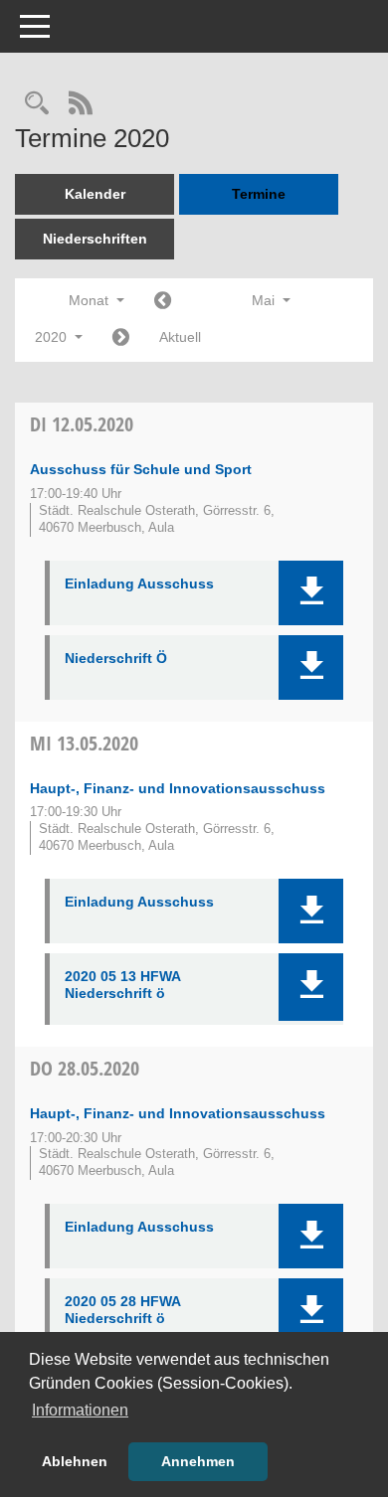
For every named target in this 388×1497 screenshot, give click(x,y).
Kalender (95, 194)
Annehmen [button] (198, 1461)
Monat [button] (90, 300)
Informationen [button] (80, 1410)
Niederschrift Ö (116, 658)
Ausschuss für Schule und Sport (141, 469)
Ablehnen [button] (74, 1461)
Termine (259, 194)
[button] (311, 593)
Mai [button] (265, 300)
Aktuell (180, 337)
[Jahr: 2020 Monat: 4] (162, 301)
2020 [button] (53, 337)
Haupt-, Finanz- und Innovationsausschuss (177, 788)
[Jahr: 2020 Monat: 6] (120, 338)
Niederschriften (95, 239)
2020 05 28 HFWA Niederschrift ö (122, 1309)
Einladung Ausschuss (139, 583)
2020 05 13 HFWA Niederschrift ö (122, 984)
